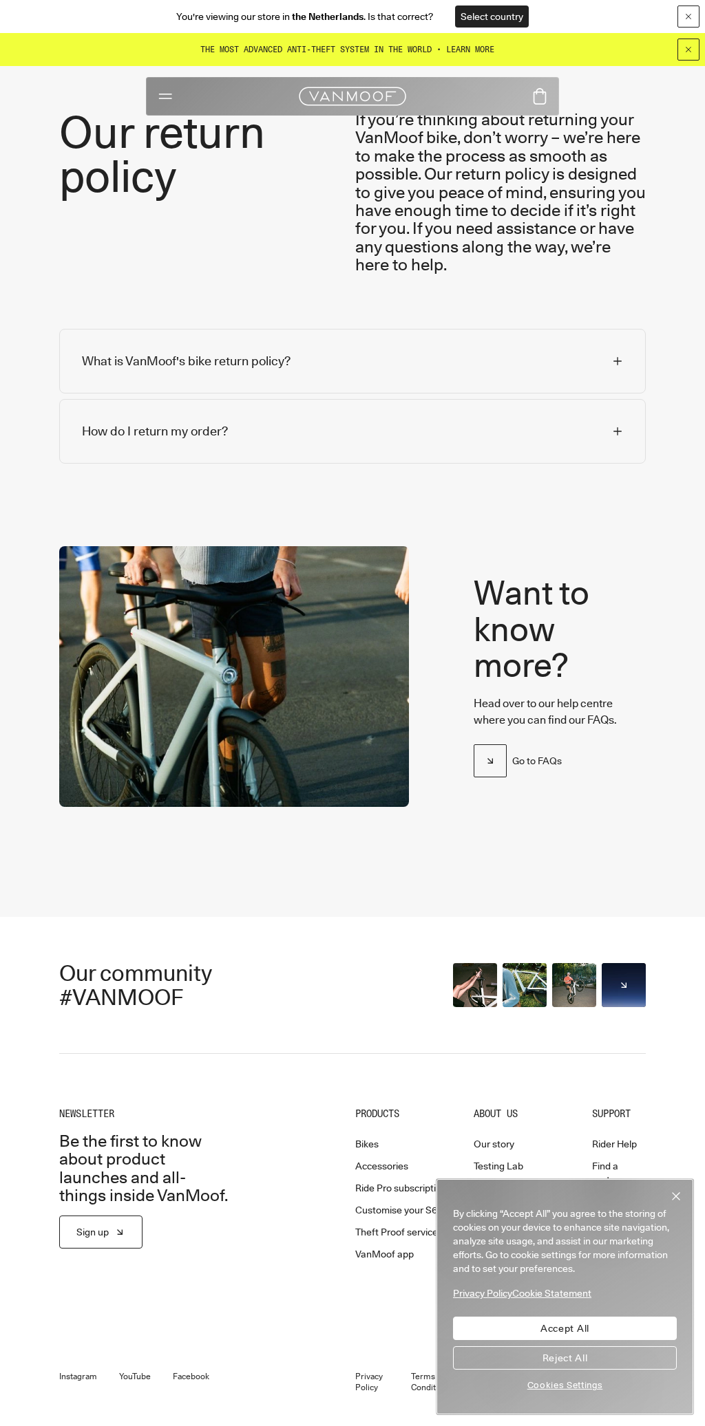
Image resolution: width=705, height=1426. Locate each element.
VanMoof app (384, 1254)
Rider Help (614, 1144)
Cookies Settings (565, 1385)
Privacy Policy (369, 1382)
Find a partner (608, 1173)
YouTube (135, 1376)
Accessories (381, 1166)
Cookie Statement (551, 1293)
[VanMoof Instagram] (624, 985)
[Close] (688, 50)
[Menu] (165, 96)
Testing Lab (498, 1166)
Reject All (565, 1358)
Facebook (191, 1376)
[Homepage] (352, 96)
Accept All (564, 1328)
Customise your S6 (396, 1210)
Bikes (367, 1144)
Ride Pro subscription (401, 1188)
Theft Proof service (396, 1232)
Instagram (78, 1376)
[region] (565, 1296)
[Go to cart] (540, 96)
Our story (494, 1144)
